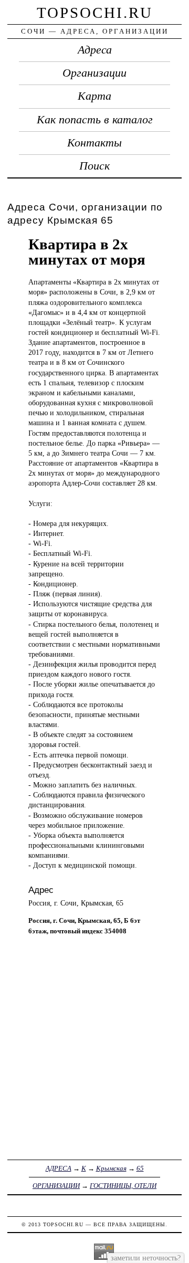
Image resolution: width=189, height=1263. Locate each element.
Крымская (111, 1168)
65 (140, 1168)
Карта (94, 96)
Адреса (95, 50)
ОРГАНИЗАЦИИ (56, 1186)
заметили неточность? (146, 1258)
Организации (94, 73)
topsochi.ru (95, 12)
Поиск (94, 166)
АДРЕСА (58, 1168)
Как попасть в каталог (95, 119)
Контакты (94, 142)
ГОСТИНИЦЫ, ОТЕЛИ (123, 1186)
